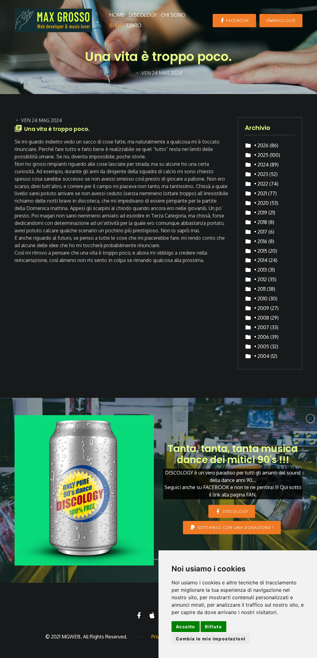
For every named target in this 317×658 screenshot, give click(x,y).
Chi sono (173, 15)
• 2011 (260, 289)
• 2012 (260, 279)
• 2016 (260, 241)
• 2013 (260, 270)
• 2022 (261, 184)
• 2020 (261, 203)
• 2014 (260, 260)
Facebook (237, 20)
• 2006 (261, 337)
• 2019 (260, 212)
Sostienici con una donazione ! (235, 527)
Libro (134, 25)
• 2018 (260, 222)
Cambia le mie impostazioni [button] (210, 638)
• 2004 (261, 356)
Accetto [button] (185, 626)
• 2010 (260, 298)
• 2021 (260, 193)
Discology (142, 15)
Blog (116, 25)
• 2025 (261, 155)
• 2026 (261, 145)
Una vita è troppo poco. (56, 129)
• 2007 (261, 327)
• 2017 (260, 232)
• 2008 (261, 318)
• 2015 (260, 251)
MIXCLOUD (284, 20)
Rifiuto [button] (213, 626)
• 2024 (261, 164)
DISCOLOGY (235, 511)
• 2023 (261, 174)
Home (116, 15)
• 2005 (261, 346)
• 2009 (261, 308)
